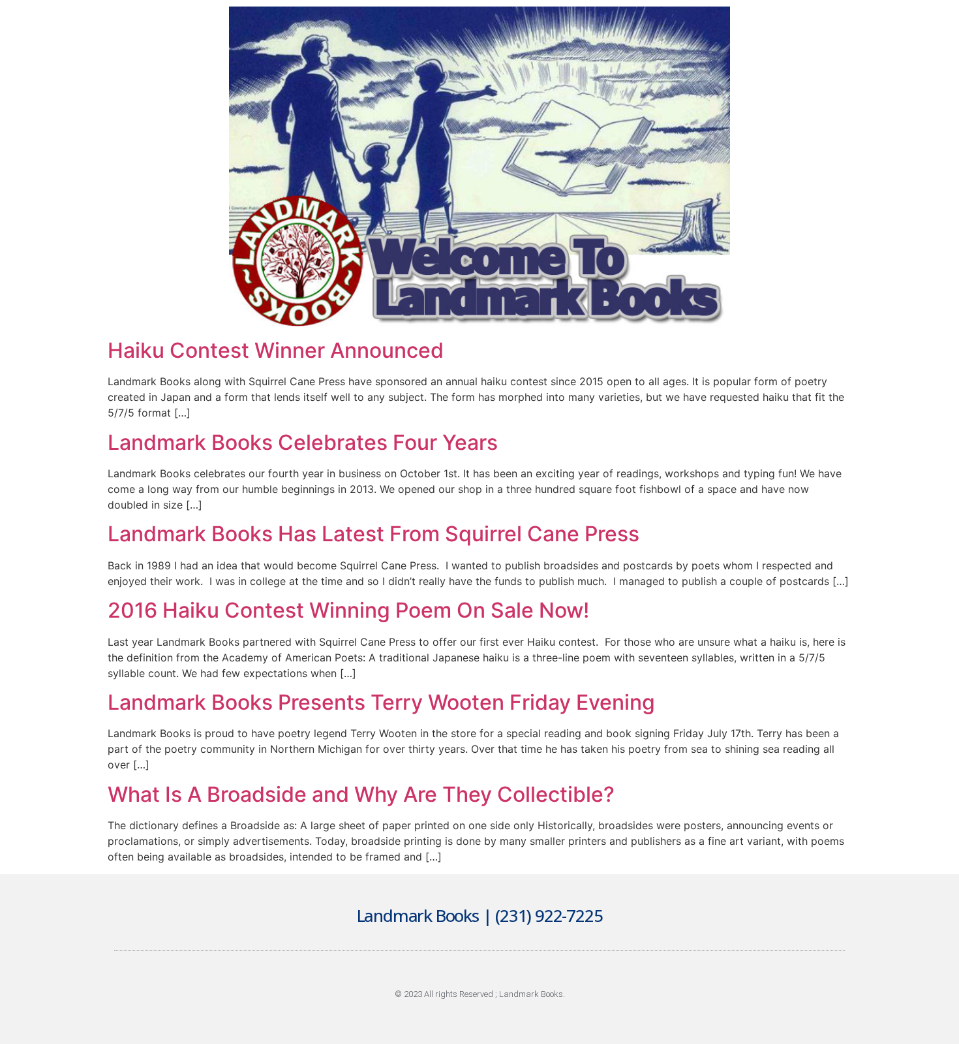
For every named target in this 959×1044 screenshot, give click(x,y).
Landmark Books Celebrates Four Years (303, 442)
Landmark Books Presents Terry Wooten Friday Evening (381, 702)
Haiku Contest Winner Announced (276, 350)
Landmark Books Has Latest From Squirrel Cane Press (373, 533)
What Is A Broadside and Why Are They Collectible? (361, 794)
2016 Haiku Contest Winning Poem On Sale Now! (348, 610)
